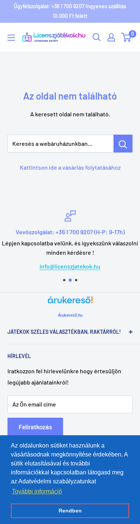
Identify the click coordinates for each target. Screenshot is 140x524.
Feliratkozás (35, 426)
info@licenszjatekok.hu (70, 266)
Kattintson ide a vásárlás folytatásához (70, 167)
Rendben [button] (70, 511)
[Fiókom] (111, 37)
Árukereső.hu (70, 315)
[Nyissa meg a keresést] (97, 37)
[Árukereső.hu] (70, 302)
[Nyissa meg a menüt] (11, 38)
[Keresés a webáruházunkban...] (123, 144)
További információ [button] (37, 491)
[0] (126, 37)
